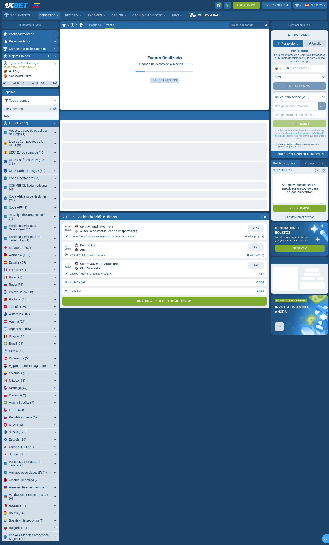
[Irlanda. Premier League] (80, 25)
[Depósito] (227, 5)
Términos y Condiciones (298, 133)
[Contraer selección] (49, 109)
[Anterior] (45, 56)
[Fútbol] (72, 25)
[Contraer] (55, 123)
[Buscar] (266, 25)
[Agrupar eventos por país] (55, 109)
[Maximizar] (55, 34)
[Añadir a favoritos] (54, 63)
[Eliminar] (265, 217)
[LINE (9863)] (64, 25)
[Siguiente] (55, 56)
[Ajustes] (298, 5)
